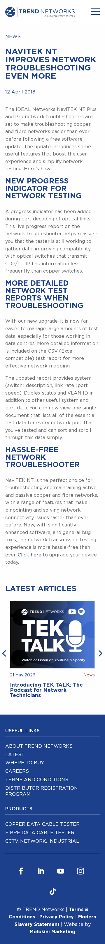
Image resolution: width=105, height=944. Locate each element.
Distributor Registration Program (41, 791)
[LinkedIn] (41, 871)
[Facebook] (21, 871)
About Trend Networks (39, 746)
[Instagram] (80, 871)
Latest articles (40, 589)
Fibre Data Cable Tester (39, 832)
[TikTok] (52, 892)
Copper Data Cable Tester (42, 824)
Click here (29, 555)
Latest (14, 754)
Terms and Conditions (36, 779)
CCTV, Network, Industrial (42, 841)
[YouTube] (60, 871)
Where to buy (24, 763)
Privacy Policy (56, 917)
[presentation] (5, 653)
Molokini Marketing (52, 931)
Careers (17, 771)
